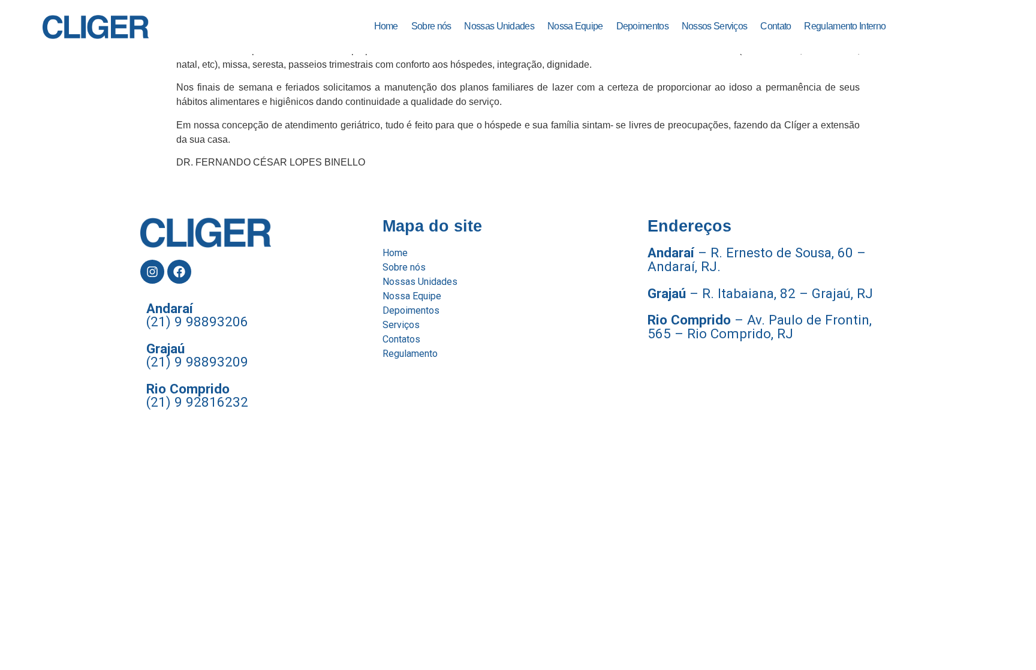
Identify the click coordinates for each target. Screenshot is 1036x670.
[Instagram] (152, 272)
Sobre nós (431, 26)
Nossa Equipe (575, 26)
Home (386, 26)
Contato (775, 26)
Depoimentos (642, 26)
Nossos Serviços (715, 26)
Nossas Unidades (499, 26)
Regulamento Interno (845, 26)
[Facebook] (179, 272)
